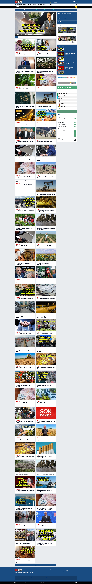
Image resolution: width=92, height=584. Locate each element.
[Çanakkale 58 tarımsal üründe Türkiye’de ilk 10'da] (25, 377)
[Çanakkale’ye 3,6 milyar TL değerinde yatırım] (25, 290)
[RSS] (70, 571)
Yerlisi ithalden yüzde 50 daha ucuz (24, 88)
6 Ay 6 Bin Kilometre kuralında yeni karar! (46, 298)
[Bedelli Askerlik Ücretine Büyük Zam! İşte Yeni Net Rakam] (46, 220)
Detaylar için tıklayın (67, 111)
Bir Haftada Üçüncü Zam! (21, 245)
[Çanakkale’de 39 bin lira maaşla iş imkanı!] (25, 202)
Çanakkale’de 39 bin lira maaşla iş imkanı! (25, 210)
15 (54, 37)
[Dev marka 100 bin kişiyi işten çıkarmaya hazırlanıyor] (46, 150)
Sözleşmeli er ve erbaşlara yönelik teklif (45, 474)
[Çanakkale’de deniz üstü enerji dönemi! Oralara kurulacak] (25, 500)
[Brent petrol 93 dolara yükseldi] (46, 98)
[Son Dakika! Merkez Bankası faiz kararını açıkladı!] (46, 413)
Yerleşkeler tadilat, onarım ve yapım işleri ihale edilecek (62, 34)
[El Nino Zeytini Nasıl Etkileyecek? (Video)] (25, 430)
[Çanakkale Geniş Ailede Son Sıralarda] (25, 517)
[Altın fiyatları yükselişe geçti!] (25, 115)
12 (46, 37)
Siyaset (24, 4)
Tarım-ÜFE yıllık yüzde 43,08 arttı (23, 367)
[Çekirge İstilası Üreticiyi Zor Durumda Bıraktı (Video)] (46, 63)
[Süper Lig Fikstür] (75, 114)
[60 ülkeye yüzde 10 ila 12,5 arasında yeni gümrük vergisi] (25, 63)
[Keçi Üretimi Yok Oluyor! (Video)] (25, 535)
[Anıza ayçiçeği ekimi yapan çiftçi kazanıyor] (46, 255)
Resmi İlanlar (49, 4)
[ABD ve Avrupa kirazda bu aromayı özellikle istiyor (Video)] (25, 45)
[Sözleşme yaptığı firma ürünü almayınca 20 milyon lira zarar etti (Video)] (46, 237)
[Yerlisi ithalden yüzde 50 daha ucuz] (25, 80)
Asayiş (20, 4)
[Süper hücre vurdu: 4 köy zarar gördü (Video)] (46, 168)
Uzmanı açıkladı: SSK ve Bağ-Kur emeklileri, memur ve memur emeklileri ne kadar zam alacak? (25, 404)
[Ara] (76, 1)
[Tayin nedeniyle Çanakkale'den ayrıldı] (62, 38)
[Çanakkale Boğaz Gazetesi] (18, 1)
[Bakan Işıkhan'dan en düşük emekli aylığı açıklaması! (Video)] (25, 272)
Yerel (31, 4)
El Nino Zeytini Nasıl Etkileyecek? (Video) (25, 439)
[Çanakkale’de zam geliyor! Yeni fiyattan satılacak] (25, 482)
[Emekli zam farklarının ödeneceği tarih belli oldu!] (46, 80)
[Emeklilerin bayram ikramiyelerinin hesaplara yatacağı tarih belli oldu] (46, 500)
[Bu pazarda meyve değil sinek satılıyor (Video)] (25, 413)
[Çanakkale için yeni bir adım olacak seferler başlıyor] (46, 482)
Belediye (40, 4)
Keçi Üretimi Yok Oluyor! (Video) (23, 543)
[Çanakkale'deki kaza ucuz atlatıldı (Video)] (71, 38)
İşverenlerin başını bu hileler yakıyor (24, 333)
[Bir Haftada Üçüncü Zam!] (25, 237)
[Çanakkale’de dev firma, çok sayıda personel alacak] (46, 535)
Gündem (17, 4)
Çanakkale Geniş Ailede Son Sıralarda (24, 525)
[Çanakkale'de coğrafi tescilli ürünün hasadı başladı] (25, 220)
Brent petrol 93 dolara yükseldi (44, 106)
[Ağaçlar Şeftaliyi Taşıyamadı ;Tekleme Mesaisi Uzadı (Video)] (46, 394)
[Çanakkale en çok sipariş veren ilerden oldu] (46, 115)
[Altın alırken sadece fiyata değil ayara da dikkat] (46, 45)
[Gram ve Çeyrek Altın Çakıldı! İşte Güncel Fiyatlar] (25, 448)
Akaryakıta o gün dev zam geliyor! (23, 159)
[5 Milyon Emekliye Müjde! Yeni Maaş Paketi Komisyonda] (25, 168)
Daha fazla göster (35, 565)
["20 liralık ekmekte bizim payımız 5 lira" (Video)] (46, 430)
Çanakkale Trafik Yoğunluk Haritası (68, 577)
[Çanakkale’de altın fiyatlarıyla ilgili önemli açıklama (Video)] (25, 181)
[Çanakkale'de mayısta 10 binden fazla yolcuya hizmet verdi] (46, 307)
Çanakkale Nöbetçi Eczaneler (21, 577)
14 (52, 37)
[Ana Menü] (76, 5)
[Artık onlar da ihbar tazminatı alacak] (46, 325)
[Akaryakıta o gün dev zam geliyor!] (25, 150)
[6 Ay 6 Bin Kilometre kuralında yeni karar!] (46, 290)
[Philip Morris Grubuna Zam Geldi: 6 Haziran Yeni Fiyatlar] (46, 448)
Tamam (76, 582)
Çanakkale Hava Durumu (36, 577)
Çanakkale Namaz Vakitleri (52, 577)
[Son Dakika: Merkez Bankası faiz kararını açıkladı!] (25, 98)
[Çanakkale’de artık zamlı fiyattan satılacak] (46, 377)
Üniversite (35, 4)
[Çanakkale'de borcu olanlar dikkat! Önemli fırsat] (46, 341)
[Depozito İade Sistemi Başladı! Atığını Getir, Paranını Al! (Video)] (46, 272)
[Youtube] (68, 571)
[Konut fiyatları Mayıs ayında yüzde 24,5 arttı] (25, 341)
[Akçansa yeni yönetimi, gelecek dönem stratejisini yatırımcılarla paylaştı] (25, 133)
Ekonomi (44, 4)
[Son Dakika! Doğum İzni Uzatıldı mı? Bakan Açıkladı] (46, 517)
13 (49, 37)
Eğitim (28, 4)
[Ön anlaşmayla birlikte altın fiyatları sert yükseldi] (46, 359)
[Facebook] (63, 571)
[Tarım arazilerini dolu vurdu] (25, 466)
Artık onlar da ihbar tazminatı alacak (45, 333)
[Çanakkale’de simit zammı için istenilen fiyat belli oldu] (25, 552)
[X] (65, 571)
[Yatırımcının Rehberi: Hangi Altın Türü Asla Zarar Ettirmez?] (46, 202)
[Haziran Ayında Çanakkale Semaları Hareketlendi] (46, 133)
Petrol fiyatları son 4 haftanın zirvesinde (46, 194)
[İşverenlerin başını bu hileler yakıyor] (25, 325)
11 (43, 37)
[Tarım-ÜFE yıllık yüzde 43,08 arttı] (25, 359)
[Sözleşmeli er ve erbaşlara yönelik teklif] (46, 466)
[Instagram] (67, 571)
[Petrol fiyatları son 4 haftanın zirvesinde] (46, 186)
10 (41, 37)
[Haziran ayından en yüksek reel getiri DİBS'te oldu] (25, 255)
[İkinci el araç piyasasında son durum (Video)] (25, 307)
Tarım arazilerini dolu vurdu (22, 474)
